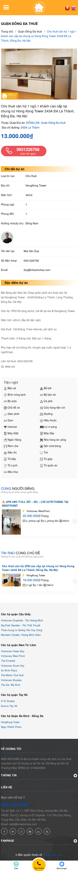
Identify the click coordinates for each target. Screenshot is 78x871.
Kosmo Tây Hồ (9, 706)
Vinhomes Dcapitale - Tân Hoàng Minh (22, 620)
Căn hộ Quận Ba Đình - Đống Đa (22, 716)
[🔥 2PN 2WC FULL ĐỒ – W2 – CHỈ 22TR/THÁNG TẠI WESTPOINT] (11, 522)
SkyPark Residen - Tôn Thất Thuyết (20, 625)
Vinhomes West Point (13, 656)
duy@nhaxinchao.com (37, 270)
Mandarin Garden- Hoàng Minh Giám (21, 635)
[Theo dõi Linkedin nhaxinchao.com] (38, 831)
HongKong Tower (10, 722)
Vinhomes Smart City (12, 665)
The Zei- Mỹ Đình (10, 685)
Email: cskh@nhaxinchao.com (19, 824)
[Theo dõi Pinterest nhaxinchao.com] (47, 831)
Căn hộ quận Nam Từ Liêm (18, 645)
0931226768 (31, 260)
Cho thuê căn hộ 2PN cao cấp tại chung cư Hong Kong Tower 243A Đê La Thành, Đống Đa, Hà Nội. (38, 568)
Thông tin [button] (9, 775)
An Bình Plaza (9, 670)
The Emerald (8, 661)
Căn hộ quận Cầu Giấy (16, 614)
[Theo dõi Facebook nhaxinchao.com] (4, 831)
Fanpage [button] (7, 840)
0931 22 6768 (14, 804)
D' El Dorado (8, 701)
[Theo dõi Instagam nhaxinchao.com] (21, 831)
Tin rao (20, 552)
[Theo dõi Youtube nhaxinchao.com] (30, 831)
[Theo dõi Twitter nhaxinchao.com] (12, 831)
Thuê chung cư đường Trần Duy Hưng (21, 630)
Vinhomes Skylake (11, 680)
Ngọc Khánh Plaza (11, 727)
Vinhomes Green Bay (12, 651)
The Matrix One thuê (12, 675)
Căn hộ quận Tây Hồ (14, 695)
